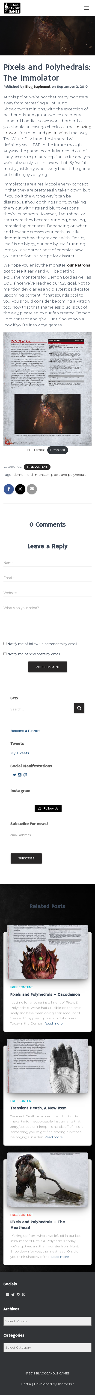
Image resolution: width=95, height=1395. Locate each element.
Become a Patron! (25, 731)
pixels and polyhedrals (68, 475)
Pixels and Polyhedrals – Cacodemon (45, 994)
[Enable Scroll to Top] (86, 1386)
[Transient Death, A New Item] (47, 1065)
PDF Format (36, 450)
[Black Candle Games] (13, 8)
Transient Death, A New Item (38, 1108)
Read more (53, 1023)
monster (42, 475)
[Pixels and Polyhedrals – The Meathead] (47, 1179)
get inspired (58, 133)
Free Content (37, 466)
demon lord (23, 475)
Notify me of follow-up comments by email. (42, 644)
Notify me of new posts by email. (34, 654)
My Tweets (19, 753)
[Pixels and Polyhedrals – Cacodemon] (47, 952)
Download (57, 450)
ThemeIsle (66, 1384)
